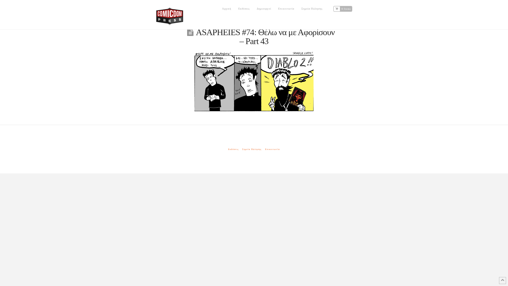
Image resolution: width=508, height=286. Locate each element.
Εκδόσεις (233, 149)
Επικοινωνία (272, 149)
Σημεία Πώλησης (252, 149)
